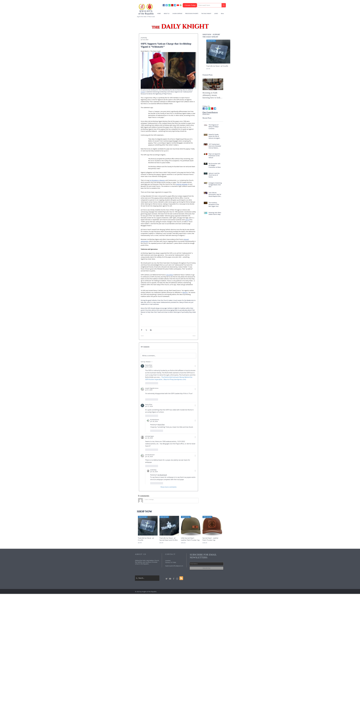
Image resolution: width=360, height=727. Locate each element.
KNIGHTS (146, 11)
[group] (218, 56)
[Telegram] (175, 5)
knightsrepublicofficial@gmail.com (174, 438)
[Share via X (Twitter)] (146, 330)
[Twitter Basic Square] (167, 5)
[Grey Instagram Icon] (177, 451)
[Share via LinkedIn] (151, 330)
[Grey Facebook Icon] (173, 451)
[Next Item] (220, 84)
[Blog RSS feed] (181, 450)
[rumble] (181, 5)
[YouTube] (178, 5)
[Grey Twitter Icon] (166, 451)
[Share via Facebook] (141, 330)
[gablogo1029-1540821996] (169, 5)
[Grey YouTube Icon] (170, 451)
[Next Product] (233, 51)
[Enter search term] (224, 5)
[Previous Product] (203, 51)
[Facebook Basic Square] (164, 5)
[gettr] (172, 5)
